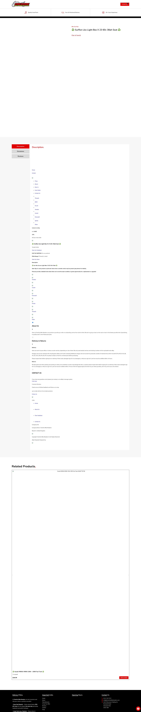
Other (36, 224)
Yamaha (37, 209)
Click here (34, 381)
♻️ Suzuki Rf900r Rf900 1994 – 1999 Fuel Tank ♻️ (28, 671)
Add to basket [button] (123, 677)
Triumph (37, 198)
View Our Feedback (37, 250)
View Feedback (38, 415)
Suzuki (36, 213)
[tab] (20, 146)
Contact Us (37, 421)
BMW (36, 202)
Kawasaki (37, 217)
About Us (37, 409)
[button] (13, 575)
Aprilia (36, 220)
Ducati (36, 205)
